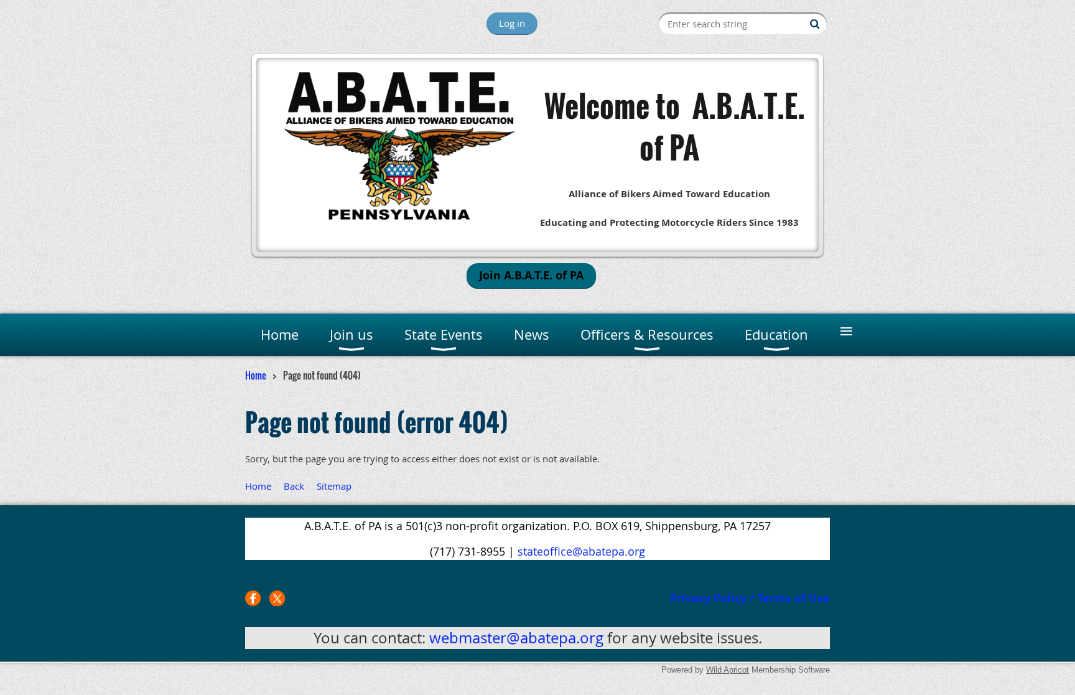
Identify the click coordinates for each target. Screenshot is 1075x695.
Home (255, 375)
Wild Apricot (727, 669)
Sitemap (334, 486)
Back (294, 486)
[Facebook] (253, 598)
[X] (277, 598)
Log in (512, 23)
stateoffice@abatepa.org (581, 551)
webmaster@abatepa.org (516, 638)
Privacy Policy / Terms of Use (750, 598)
